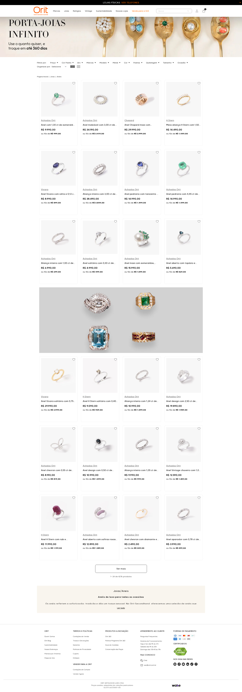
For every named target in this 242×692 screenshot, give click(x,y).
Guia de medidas (111, 645)
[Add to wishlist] (74, 83)
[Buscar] (188, 11)
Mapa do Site (49, 658)
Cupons (76, 654)
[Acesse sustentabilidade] (180, 651)
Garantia (76, 645)
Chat (145, 660)
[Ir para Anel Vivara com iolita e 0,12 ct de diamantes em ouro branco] (58, 182)
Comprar (58, 140)
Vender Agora (78, 674)
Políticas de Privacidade (82, 649)
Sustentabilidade (104, 11)
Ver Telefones (130, 2)
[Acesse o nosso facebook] (179, 664)
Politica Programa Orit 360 (115, 641)
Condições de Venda (81, 636)
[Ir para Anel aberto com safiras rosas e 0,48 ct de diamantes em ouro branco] (100, 527)
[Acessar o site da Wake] (176, 685)
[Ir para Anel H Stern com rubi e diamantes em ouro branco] (58, 527)
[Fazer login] (196, 10)
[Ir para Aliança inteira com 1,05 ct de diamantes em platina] (142, 458)
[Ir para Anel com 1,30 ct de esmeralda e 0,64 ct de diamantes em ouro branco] (58, 113)
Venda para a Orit (140, 11)
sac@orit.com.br (150, 665)
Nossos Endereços (51, 649)
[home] (41, 11)
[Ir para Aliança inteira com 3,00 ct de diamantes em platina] (100, 182)
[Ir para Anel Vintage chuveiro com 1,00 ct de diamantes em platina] (184, 458)
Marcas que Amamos (52, 654)
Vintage (88, 11)
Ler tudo (121, 608)
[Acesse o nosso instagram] (174, 664)
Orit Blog (47, 641)
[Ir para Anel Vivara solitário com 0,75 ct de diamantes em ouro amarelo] (58, 389)
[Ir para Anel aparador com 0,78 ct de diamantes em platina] (184, 527)
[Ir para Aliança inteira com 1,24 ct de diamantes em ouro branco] (142, 389)
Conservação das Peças (114, 649)
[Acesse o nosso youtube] (183, 664)
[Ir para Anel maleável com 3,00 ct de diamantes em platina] (100, 113)
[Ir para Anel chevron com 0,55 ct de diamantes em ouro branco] (58, 458)
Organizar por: (44, 66)
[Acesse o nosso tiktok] (191, 664)
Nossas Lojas (122, 11)
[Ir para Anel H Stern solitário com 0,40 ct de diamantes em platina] (100, 389)
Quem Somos (49, 636)
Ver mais (121, 568)
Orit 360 (108, 636)
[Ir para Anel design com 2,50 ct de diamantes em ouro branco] (184, 389)
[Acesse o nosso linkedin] (187, 664)
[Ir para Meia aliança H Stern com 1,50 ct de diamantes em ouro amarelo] (184, 113)
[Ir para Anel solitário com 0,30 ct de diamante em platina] (100, 251)
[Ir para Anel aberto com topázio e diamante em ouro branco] (184, 251)
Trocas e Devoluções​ (81, 641)
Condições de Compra (81, 670)
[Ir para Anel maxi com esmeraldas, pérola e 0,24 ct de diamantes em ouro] (142, 251)
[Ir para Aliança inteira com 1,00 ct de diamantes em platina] (58, 251)
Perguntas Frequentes (148, 636)
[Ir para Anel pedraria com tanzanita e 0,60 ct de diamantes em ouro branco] (142, 182)
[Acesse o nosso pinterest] (196, 664)
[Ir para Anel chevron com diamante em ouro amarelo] (142, 527)
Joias (66, 11)
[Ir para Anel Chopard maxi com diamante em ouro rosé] (142, 113)
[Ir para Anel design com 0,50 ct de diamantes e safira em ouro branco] (100, 458)
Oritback (76, 658)
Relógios (77, 11)
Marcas (56, 11)
